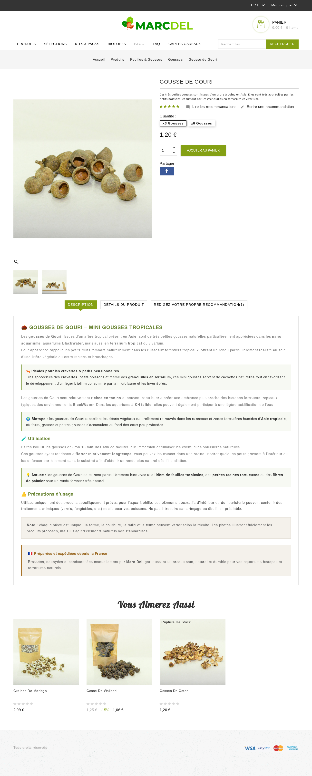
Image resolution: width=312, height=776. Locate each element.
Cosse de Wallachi (102, 691)
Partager (167, 171)
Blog (139, 44)
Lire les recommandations (211, 107)
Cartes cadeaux (184, 44)
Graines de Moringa (30, 691)
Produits (26, 44)
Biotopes (117, 44)
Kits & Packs (87, 44)
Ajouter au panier (203, 150)
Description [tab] (81, 305)
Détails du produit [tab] (124, 305)
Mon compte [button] (285, 5)
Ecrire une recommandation (267, 107)
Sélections (55, 44)
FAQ (156, 44)
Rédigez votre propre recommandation (199, 305)
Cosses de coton (174, 691)
